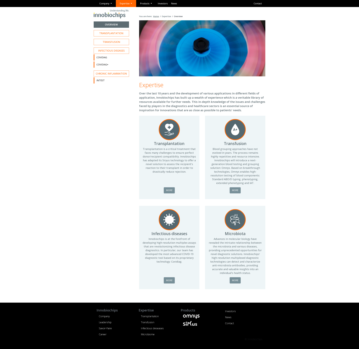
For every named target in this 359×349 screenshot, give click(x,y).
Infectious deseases (152, 328)
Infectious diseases (111, 50)
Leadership (105, 322)
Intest (100, 80)
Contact (258, 3)
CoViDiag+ (102, 64)
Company (104, 316)
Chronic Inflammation (111, 73)
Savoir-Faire (105, 328)
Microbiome (148, 334)
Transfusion (111, 42)
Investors (163, 3)
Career (102, 334)
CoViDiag (101, 57)
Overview (111, 24)
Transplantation (111, 33)
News (174, 3)
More (169, 190)
